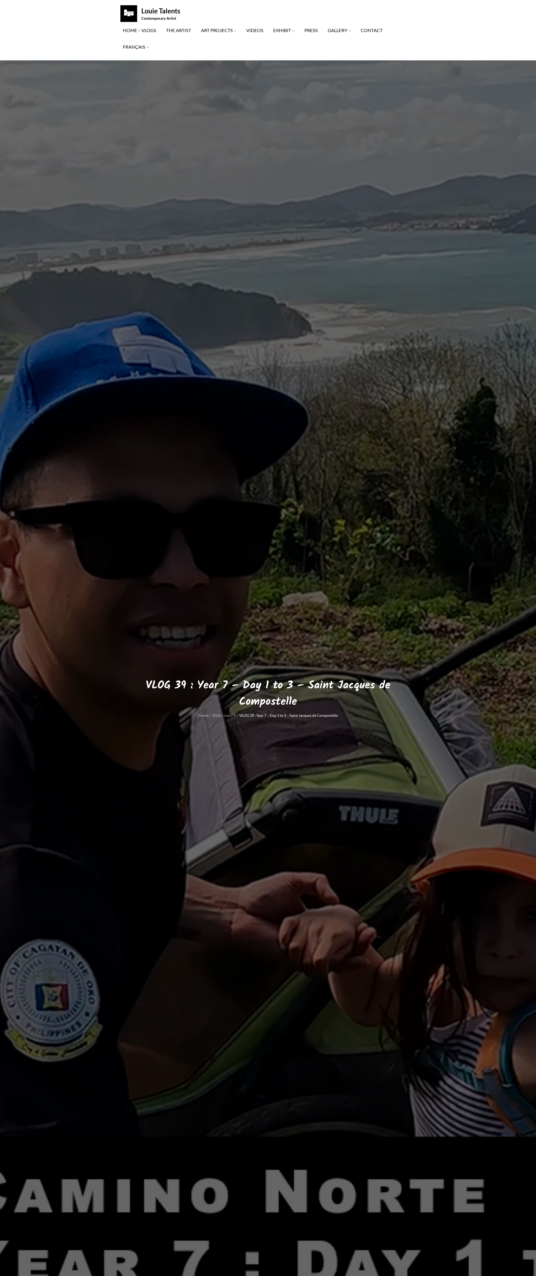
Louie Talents (160, 11)
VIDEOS (254, 30)
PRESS (311, 30)
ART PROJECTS (217, 30)
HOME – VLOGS (139, 30)
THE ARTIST (178, 30)
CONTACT (372, 30)
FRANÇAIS (134, 47)
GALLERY (337, 30)
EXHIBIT (282, 30)
